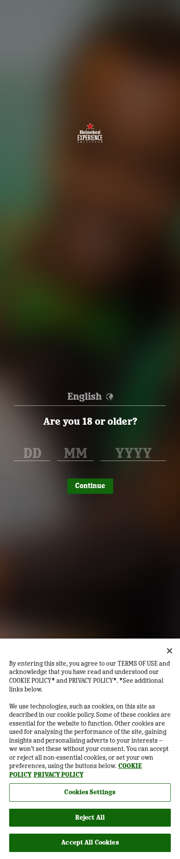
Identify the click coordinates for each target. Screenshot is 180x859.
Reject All (90, 817)
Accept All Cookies (89, 842)
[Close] (169, 650)
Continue (90, 486)
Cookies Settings (89, 792)
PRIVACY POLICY (58, 775)
